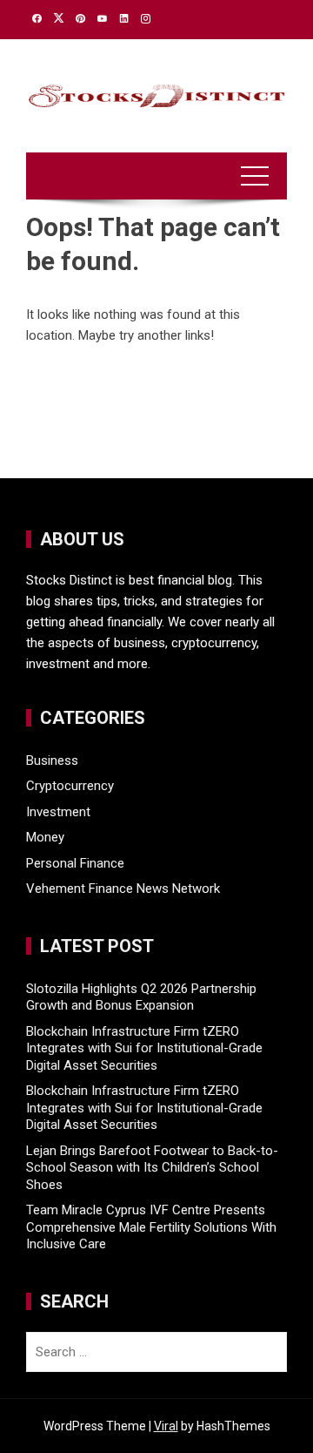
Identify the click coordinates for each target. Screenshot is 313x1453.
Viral (166, 1426)
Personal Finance (75, 863)
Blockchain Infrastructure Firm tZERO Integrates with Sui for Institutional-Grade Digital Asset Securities (144, 1048)
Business (52, 760)
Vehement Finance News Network (123, 888)
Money (45, 837)
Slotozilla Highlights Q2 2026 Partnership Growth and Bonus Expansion (141, 997)
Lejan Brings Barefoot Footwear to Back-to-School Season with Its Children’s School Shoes (152, 1168)
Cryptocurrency (70, 786)
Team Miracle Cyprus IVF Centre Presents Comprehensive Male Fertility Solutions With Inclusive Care (151, 1227)
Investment (58, 812)
